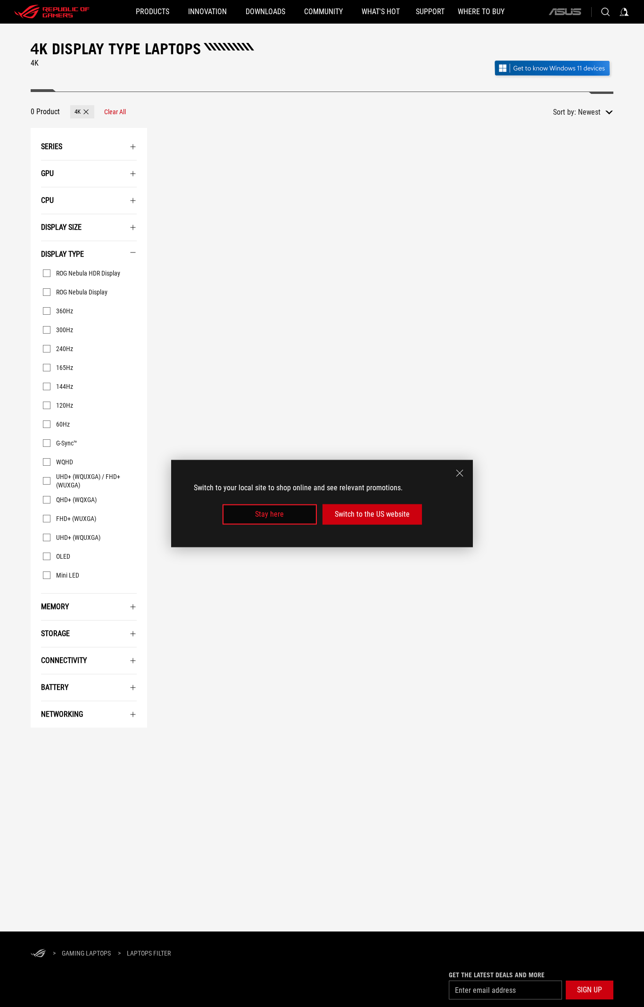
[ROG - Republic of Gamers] (52, 12)
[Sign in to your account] (624, 12)
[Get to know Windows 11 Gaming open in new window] (553, 69)
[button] (82, 111)
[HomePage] (38, 954)
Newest (589, 112)
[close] (459, 473)
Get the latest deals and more (497, 975)
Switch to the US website (372, 514)
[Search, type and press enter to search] (605, 12)
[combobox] (595, 112)
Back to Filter (37, 742)
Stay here (269, 514)
